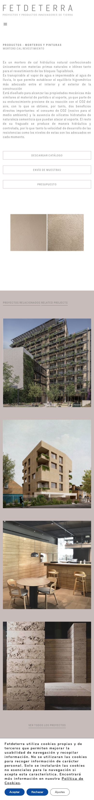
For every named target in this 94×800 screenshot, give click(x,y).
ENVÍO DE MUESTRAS (47, 170)
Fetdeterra (46, 10)
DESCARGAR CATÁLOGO (47, 155)
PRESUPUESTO (47, 184)
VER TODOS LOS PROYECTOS (47, 725)
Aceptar (14, 792)
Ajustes (60, 792)
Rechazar (37, 792)
